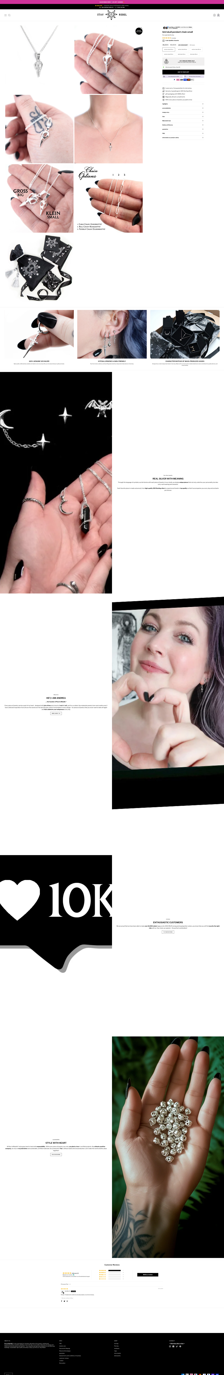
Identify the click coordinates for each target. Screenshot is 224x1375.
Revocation (62, 1363)
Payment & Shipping (64, 1348)
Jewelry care (62, 1346)
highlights (165, 104)
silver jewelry (117, 1353)
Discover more (56, 1154)
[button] (166, 38)
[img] (64, 1288)
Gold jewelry (117, 1355)
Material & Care (166, 120)
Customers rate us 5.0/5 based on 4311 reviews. (116, 5)
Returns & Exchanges (65, 1351)
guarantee (165, 129)
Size (163, 116)
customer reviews (64, 1358)
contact (61, 1360)
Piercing (116, 1346)
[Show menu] (5, 15)
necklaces (116, 1348)
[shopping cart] (218, 15)
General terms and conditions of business (70, 1355)
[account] (214, 15)
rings (115, 1351)
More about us (56, 713)
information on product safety (170, 137)
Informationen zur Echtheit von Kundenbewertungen (76, 1276)
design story (165, 112)
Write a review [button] (148, 1275)
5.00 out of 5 (75, 1273)
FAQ (163, 133)
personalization (166, 108)
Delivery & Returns (167, 125)
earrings (116, 1343)
